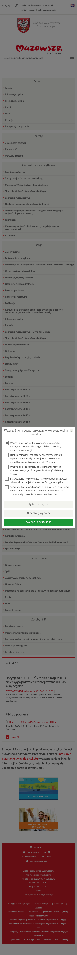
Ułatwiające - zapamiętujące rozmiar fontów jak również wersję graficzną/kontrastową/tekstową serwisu (36, 470)
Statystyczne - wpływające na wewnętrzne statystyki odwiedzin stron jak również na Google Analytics (39, 481)
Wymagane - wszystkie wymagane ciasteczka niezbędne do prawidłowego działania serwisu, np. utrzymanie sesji (35, 447)
